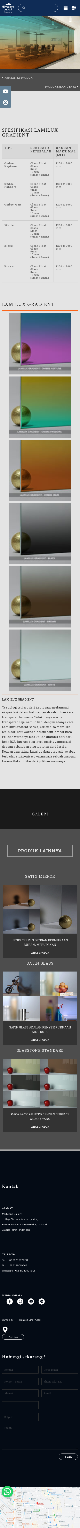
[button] (17, 78)
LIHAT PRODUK (40, 952)
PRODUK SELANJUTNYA (61, 87)
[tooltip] (5, 91)
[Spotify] (42, 1301)
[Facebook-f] (10, 1301)
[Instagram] (20, 1301)
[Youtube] (31, 1301)
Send (68, 1456)
